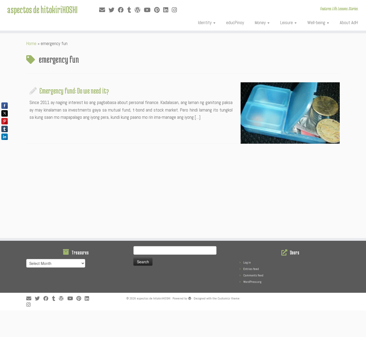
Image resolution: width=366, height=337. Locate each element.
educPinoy (235, 22)
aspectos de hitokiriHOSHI (42, 9)
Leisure (287, 22)
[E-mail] (104, 10)
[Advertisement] (183, 192)
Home (31, 43)
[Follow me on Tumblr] (131, 10)
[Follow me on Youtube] (149, 10)
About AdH (349, 22)
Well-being (316, 22)
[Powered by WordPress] (190, 297)
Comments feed (253, 275)
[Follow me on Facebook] (122, 10)
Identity (205, 22)
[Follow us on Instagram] (176, 10)
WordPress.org (252, 282)
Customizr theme (229, 298)
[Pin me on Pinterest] (158, 10)
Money (261, 22)
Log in (247, 262)
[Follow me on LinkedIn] (167, 10)
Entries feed (251, 269)
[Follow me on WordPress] (139, 10)
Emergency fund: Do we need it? (74, 90)
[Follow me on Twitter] (113, 10)
